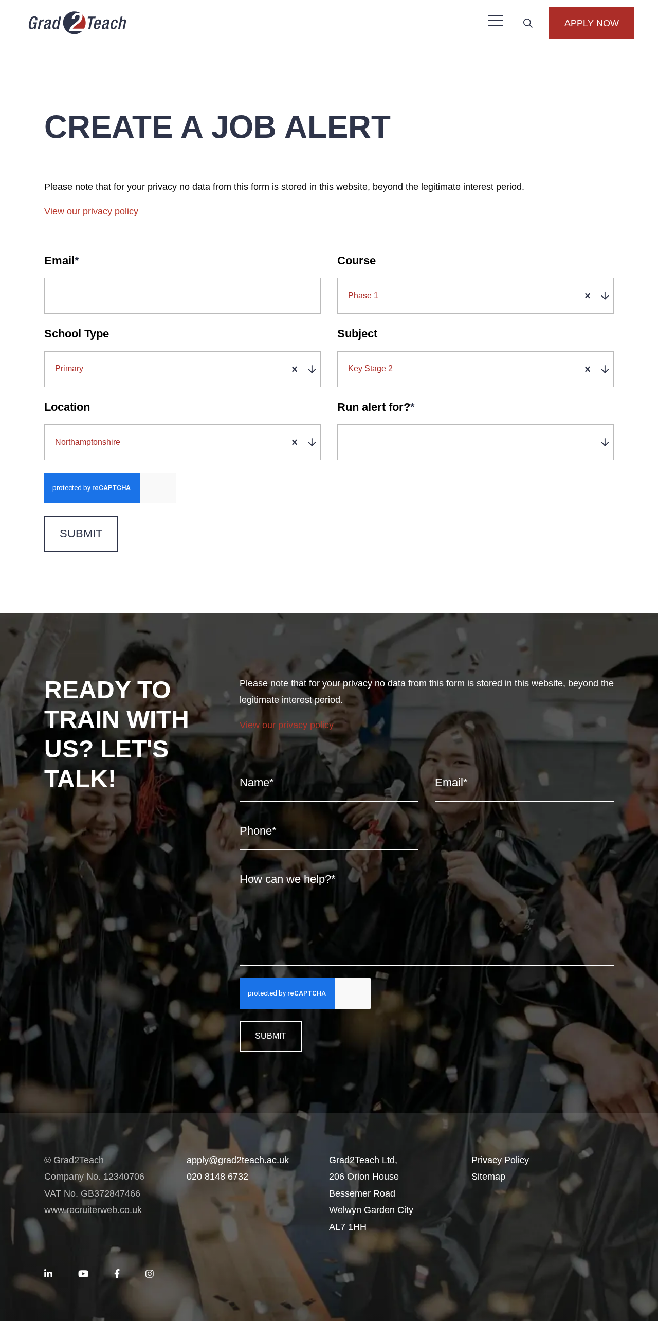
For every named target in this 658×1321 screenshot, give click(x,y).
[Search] (528, 23)
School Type (76, 333)
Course (356, 260)
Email (61, 260)
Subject (357, 333)
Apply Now (591, 23)
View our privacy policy (91, 211)
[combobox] (478, 295)
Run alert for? (376, 407)
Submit (81, 533)
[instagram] (149, 1274)
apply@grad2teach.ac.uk (238, 1160)
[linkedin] (48, 1274)
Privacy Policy (500, 1160)
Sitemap (488, 1176)
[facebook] (117, 1274)
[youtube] (83, 1274)
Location (67, 407)
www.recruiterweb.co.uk (93, 1210)
